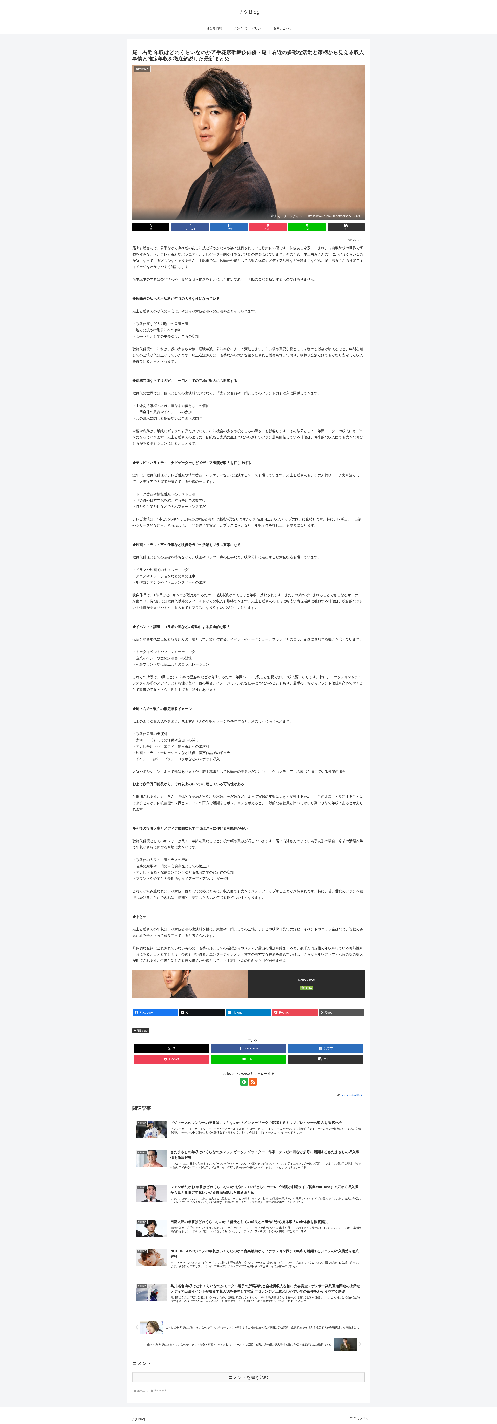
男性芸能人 (142, 1030)
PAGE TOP (483, 1378)
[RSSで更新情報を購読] (253, 1082)
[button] (346, 227)
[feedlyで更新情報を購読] (244, 1082)
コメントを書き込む (248, 1377)
